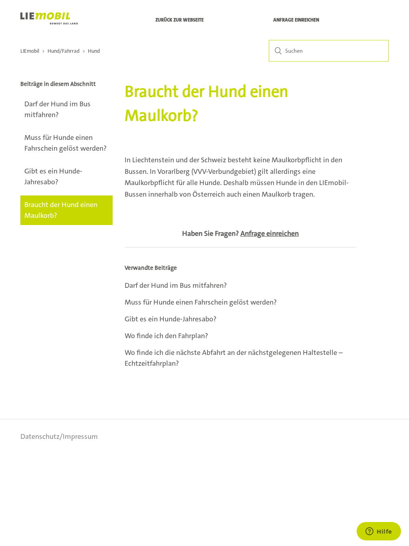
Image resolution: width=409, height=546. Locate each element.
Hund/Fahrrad (63, 51)
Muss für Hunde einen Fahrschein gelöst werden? (65, 143)
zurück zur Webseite (179, 20)
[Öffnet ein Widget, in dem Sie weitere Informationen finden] (379, 532)
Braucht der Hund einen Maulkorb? (60, 210)
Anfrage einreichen (296, 20)
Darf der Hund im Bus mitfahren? (57, 109)
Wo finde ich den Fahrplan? (166, 336)
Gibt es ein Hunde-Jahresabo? (53, 176)
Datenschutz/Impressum (59, 436)
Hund (94, 51)
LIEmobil (29, 51)
